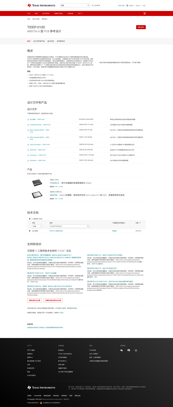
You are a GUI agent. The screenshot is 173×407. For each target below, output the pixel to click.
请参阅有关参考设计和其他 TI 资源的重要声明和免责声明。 (45, 327)
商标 (70, 395)
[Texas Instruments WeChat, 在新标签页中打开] (121, 351)
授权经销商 (104, 361)
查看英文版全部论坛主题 (53, 300)
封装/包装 (61, 364)
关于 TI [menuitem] (80, 13)
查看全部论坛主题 (34, 300)
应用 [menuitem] (36, 13)
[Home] (41, 5)
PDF (56, 186)
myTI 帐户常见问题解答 (65, 372)
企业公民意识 (31, 375)
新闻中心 (30, 357)
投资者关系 (30, 368)
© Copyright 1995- (34, 399)
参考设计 (44, 19)
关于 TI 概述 (31, 350)
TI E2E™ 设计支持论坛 (65, 354)
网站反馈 (77, 395)
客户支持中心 (62, 361)
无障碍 (29, 395)
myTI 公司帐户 (93, 354)
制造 (28, 372)
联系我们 (61, 350)
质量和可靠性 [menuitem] (58, 13)
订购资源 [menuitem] (70, 13)
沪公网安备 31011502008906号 (51, 403)
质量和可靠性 (62, 368)
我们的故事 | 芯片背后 (34, 361)
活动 (28, 364)
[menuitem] (144, 13)
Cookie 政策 (37, 395)
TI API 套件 (92, 350)
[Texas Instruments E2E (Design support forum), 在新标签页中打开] (129, 351)
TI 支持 (61, 312)
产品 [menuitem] (28, 13)
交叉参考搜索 (62, 357)
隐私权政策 (47, 395)
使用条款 (74, 308)
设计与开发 (35, 19)
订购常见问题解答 (95, 361)
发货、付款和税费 (95, 357)
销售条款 (56, 395)
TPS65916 (54, 183)
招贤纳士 (30, 354)
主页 (28, 19)
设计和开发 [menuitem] (45, 13)
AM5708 (53, 195)
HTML (61, 186)
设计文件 (141, 27)
